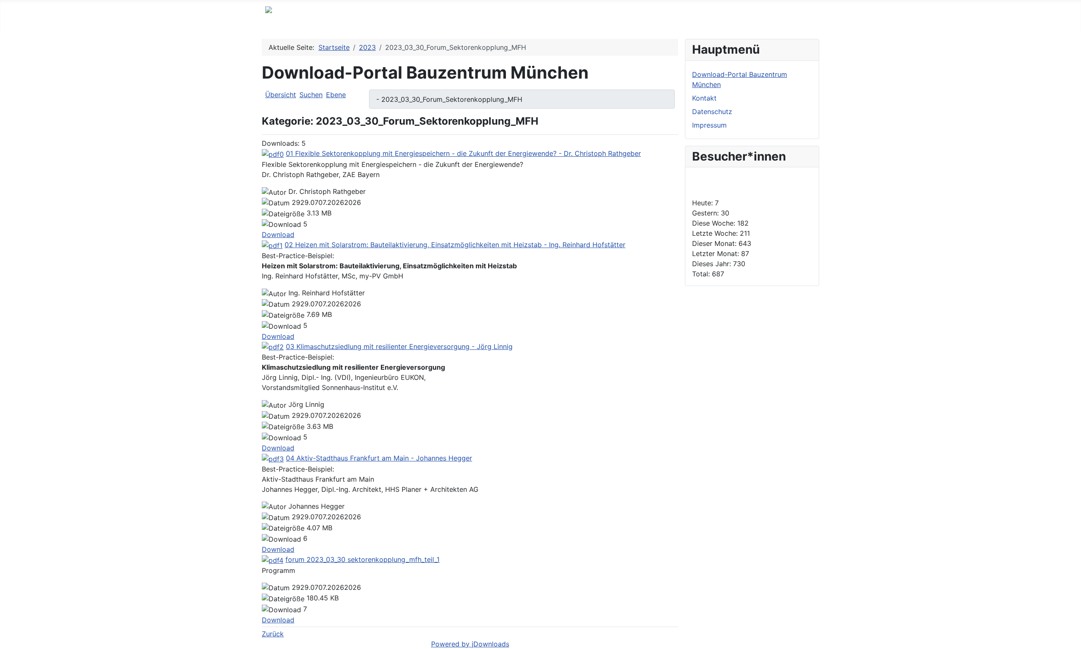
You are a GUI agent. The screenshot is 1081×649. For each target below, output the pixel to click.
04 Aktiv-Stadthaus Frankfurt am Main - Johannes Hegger (379, 458)
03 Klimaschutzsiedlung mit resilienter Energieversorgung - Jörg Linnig (399, 346)
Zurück (273, 634)
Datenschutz (712, 111)
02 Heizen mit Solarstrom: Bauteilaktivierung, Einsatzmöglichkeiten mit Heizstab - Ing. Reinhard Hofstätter (455, 244)
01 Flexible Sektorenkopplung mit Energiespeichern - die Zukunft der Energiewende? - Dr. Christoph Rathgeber (463, 153)
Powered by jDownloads (470, 644)
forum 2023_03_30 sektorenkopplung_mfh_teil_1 (362, 559)
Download (278, 234)
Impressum (709, 125)
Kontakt (704, 98)
